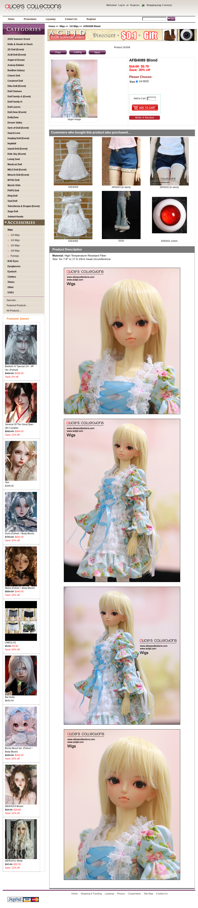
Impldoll (12, 143)
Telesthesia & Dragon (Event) (24, 206)
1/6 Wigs (14, 245)
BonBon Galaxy (16, 70)
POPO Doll (13, 190)
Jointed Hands (15, 216)
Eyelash (12, 271)
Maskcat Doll (15, 164)
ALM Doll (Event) (17, 54)
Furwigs (14, 256)
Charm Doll (14, 75)
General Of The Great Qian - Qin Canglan (19, 426)
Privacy (121, 893)
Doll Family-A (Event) (19, 96)
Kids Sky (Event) (17, 154)
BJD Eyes (13, 261)
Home (11, 19)
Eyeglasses (14, 266)
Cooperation (134, 893)
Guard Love (14, 133)
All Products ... (14, 310)
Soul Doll (12, 201)
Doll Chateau (15, 91)
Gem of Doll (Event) (18, 128)
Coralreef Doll (15, 81)
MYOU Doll (13, 180)
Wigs (62, 26)
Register (135, 5)
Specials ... (12, 300)
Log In (121, 5)
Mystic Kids (14, 185)
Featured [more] (18, 318)
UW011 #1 (10, 642)
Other (11, 287)
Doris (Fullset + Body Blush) (19, 533)
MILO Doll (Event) (17, 169)
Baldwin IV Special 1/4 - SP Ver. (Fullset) (19, 368)
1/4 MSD (144, 81)
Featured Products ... (17, 305)
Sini (7, 482)
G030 (121, 240)
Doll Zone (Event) (17, 112)
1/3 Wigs (14, 235)
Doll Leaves (14, 107)
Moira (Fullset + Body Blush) (20, 588)
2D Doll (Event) (16, 49)
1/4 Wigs (74, 26)
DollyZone (13, 117)
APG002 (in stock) (169, 187)
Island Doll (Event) (17, 148)
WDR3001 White (14, 860)
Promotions (30, 19)
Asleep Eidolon (16, 65)
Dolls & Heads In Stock (20, 44)
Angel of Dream (16, 60)
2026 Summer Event (19, 39)
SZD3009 (73, 187)
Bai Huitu (10, 697)
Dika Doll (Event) (17, 86)
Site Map (148, 893)
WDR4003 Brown (14, 806)
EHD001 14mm (169, 241)
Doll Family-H (15, 101)
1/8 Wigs (14, 250)
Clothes (12, 276)
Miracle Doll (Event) (18, 175)
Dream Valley (15, 122)
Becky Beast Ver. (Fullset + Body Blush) (19, 750)
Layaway (51, 19)
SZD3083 (73, 241)
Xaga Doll (13, 211)
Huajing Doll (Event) (18, 138)
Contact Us (71, 19)
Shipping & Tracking (91, 893)
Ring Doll (12, 195)
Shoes (11, 282)
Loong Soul (14, 159)
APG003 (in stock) (121, 187)
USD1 (11, 292)
